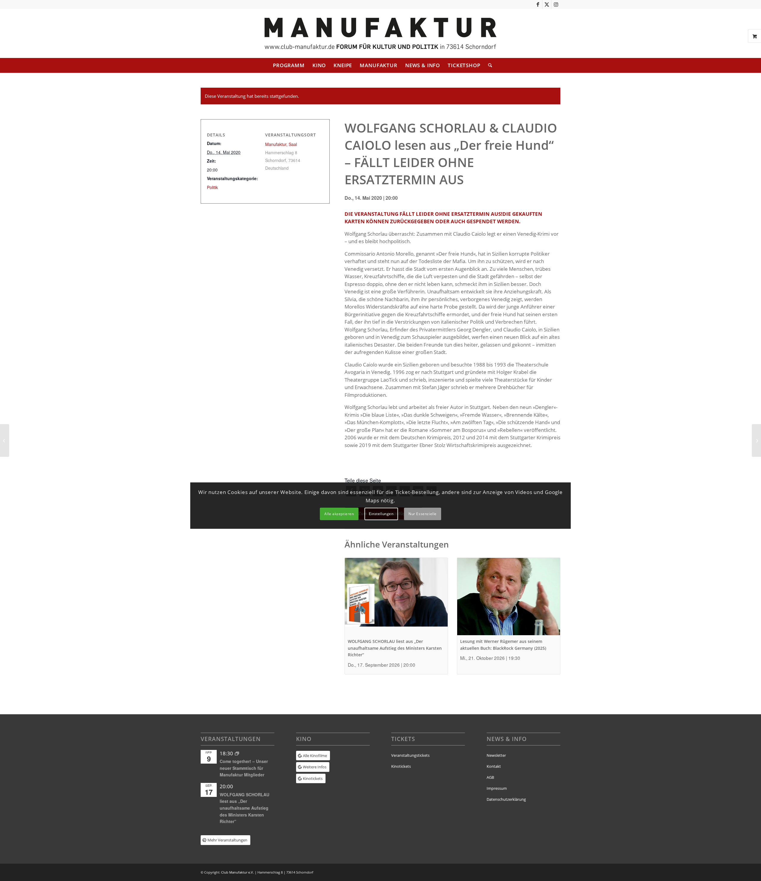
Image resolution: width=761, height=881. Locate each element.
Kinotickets (401, 766)
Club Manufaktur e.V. (237, 872)
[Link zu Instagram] (555, 4)
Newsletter (496, 755)
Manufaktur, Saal (281, 144)
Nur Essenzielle (422, 513)
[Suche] (488, 65)
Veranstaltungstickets (410, 755)
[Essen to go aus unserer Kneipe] (4, 440)
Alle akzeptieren (339, 513)
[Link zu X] (547, 4)
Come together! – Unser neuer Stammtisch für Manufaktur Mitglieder (244, 768)
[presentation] (396, 596)
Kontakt (494, 766)
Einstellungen (381, 513)
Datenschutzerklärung (506, 799)
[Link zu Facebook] (538, 4)
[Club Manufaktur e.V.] (380, 33)
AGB (490, 777)
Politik (212, 187)
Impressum (497, 788)
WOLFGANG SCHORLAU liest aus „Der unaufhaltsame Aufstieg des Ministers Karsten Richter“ (395, 647)
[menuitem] (289, 65)
